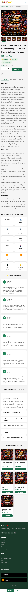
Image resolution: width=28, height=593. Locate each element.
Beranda (3, 6)
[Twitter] (5, 533)
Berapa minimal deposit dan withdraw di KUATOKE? (13, 438)
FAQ (2, 560)
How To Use (13, 79)
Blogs (2, 546)
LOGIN (18, 590)
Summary (5, 79)
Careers (3, 542)
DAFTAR (10, 590)
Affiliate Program (5, 549)
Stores (2, 544)
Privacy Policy (4, 562)
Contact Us (3, 556)
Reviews (21, 79)
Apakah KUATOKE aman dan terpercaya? (13, 425)
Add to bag (16, 69)
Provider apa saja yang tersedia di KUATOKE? (11, 413)
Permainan (7, 6)
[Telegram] (12, 533)
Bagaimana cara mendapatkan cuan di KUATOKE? (12, 419)
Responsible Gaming (5, 564)
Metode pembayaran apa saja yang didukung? (11, 431)
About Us (3, 540)
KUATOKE (12, 86)
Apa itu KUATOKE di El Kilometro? (11, 395)
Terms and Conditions (6, 558)
